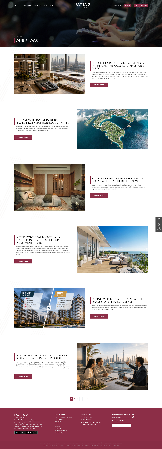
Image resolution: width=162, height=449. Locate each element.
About (16, 5)
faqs (56, 424)
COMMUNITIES (26, 5)
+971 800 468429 (87, 417)
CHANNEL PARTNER (141, 5)
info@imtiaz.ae (86, 419)
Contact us (117, 5)
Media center (49, 5)
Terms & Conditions (61, 430)
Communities (59, 419)
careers (57, 426)
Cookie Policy (59, 433)
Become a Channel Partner (121, 425)
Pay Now (127, 5)
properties (37, 5)
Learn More (99, 85)
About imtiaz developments (63, 417)
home (16, 36)
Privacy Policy (59, 428)
